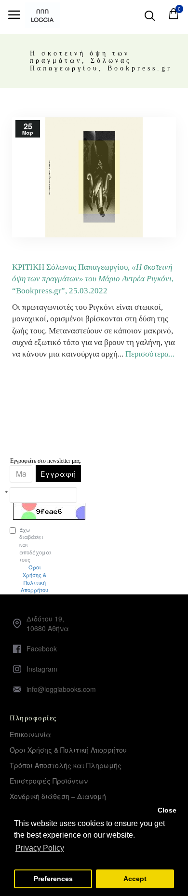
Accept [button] (135, 878)
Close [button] (167, 810)
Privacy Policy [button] (39, 848)
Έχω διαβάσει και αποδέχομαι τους (14, 560)
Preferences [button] (53, 878)
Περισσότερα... (150, 353)
